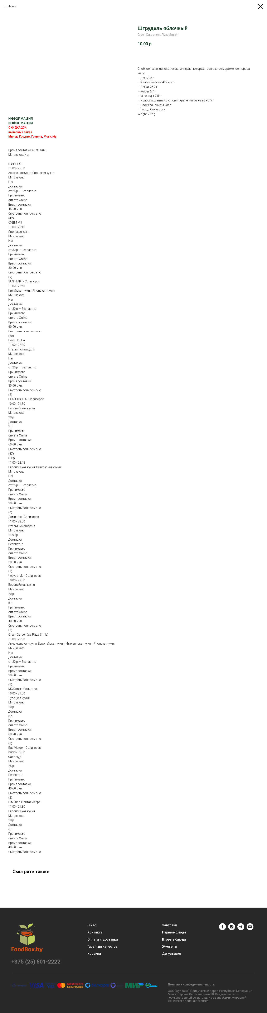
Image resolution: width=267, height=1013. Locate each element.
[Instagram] (231, 929)
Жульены (169, 947)
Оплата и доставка (102, 939)
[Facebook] (222, 929)
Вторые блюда (174, 939)
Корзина (94, 954)
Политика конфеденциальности (191, 984)
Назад (12, 6)
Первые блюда (174, 932)
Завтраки (169, 925)
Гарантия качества (102, 947)
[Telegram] (240, 929)
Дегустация (171, 954)
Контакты (95, 932)
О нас (91, 925)
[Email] (250, 929)
